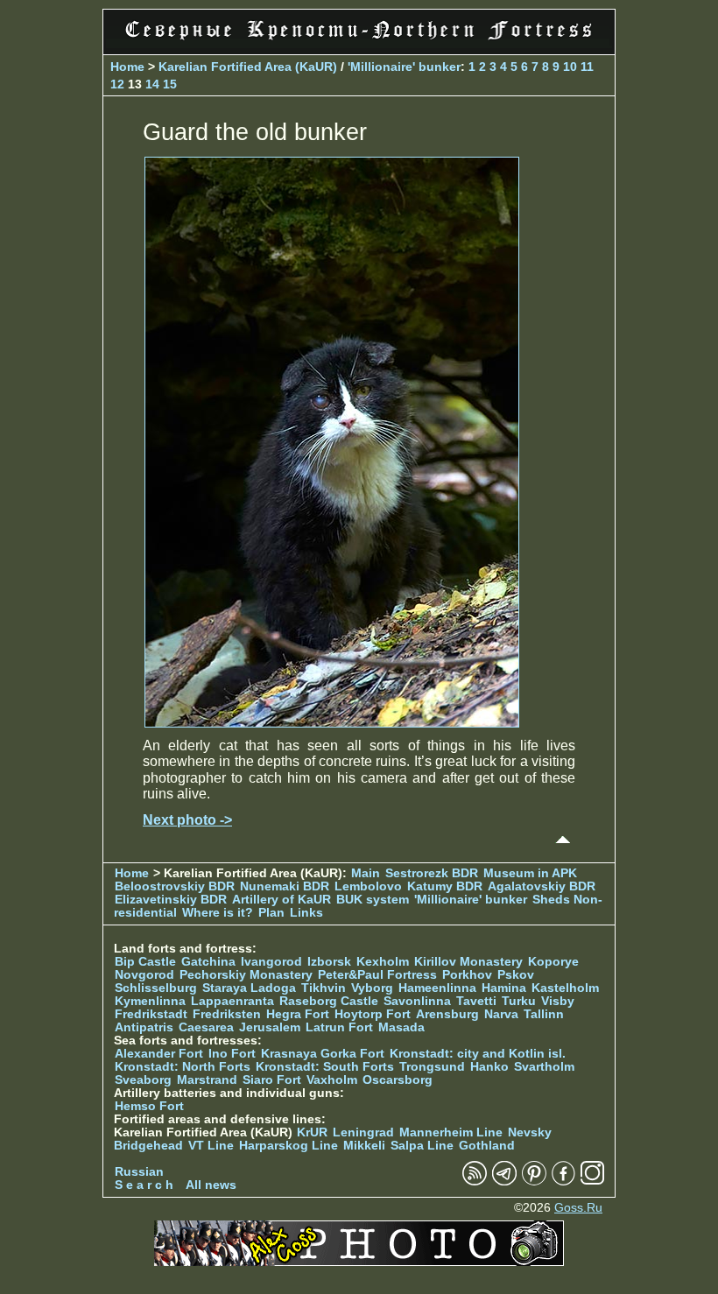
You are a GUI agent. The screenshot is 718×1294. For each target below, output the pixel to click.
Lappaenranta (232, 1001)
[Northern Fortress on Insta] (593, 1181)
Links (306, 912)
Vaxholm (331, 1080)
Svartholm (544, 1066)
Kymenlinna (150, 1001)
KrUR (312, 1132)
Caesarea (206, 1027)
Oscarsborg (398, 1080)
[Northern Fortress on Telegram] (504, 1181)
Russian (139, 1171)
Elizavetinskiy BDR (171, 899)
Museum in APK (530, 873)
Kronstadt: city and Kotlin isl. (478, 1053)
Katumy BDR (444, 886)
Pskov (515, 974)
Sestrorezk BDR (431, 873)
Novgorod (144, 974)
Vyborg (372, 988)
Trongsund (432, 1066)
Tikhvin (323, 988)
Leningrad (363, 1132)
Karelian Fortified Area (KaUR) (247, 67)
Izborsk (329, 961)
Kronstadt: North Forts (184, 1066)
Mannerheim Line (451, 1132)
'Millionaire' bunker (404, 67)
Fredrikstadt (151, 1014)
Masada (401, 1027)
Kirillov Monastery (468, 961)
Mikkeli (364, 1145)
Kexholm (382, 961)
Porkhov (467, 974)
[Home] (359, 43)
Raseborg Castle (328, 1001)
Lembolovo (368, 886)
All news (211, 1185)
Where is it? (217, 912)
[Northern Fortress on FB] (563, 1181)
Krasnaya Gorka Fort (322, 1053)
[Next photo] (332, 722)
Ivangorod (271, 961)
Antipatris (144, 1027)
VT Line (211, 1145)
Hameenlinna (437, 988)
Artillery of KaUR (281, 899)
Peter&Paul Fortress (377, 974)
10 (570, 67)
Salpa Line (422, 1145)
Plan (271, 912)
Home (127, 67)
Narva (501, 1014)
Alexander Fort (159, 1053)
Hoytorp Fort (372, 1014)
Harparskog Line (288, 1145)
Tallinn (544, 1014)
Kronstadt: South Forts (325, 1066)
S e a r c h (144, 1185)
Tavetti (476, 1001)
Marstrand (207, 1080)
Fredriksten (227, 1014)
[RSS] (474, 1181)
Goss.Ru (578, 1207)
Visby (557, 1001)
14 (152, 84)
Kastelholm (565, 988)
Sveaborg (143, 1080)
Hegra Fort (297, 1014)
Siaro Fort (272, 1080)
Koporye (553, 961)
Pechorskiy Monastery (246, 974)
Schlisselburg (156, 988)
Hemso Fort (149, 1106)
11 (587, 67)
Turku (519, 1001)
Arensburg (447, 1014)
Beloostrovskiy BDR (175, 886)
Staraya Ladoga (249, 988)
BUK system (372, 899)
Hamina (504, 988)
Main (365, 873)
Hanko (489, 1066)
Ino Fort (232, 1053)
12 (117, 84)
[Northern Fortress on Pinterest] (534, 1181)
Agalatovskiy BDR (541, 886)
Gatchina (208, 961)
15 (170, 84)
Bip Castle (145, 961)
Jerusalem (269, 1027)
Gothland (487, 1145)
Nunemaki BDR (284, 886)
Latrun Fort (339, 1027)
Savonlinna (417, 1001)
